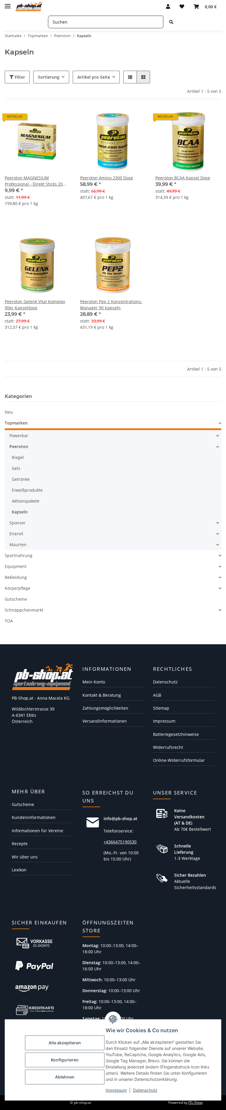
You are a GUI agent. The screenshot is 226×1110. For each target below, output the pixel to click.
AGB (157, 695)
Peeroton (18, 446)
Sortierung (48, 77)
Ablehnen (64, 1076)
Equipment (15, 566)
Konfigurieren (65, 1059)
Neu (9, 412)
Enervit (16, 533)
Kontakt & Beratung (101, 695)
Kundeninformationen (34, 817)
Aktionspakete (25, 501)
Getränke (21, 479)
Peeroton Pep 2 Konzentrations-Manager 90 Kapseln (111, 304)
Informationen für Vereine (37, 830)
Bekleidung (16, 577)
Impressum (116, 1090)
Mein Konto (93, 682)
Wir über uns (25, 857)
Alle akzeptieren (65, 1042)
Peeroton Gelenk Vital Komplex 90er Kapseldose (35, 304)
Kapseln (20, 512)
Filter (19, 77)
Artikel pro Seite (93, 77)
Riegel (18, 457)
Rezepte (20, 843)
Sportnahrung (18, 555)
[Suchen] (171, 22)
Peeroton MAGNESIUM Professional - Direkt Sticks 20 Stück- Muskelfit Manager (34, 181)
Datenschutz (145, 1090)
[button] (168, 6)
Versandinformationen (104, 721)
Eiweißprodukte (27, 490)
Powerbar (18, 435)
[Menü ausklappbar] (8, 3)
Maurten (17, 544)
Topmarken (16, 423)
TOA (9, 621)
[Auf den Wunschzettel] (135, 118)
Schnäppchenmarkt (24, 610)
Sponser (17, 523)
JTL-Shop (195, 1102)
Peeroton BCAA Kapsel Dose (182, 178)
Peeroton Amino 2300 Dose (106, 178)
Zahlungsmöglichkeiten (105, 708)
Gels (16, 468)
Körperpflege (17, 588)
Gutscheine (16, 599)
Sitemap (161, 708)
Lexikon (19, 870)
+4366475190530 (120, 842)
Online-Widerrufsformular (179, 760)
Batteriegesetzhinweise (176, 734)
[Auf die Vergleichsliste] (120, 118)
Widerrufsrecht (168, 747)
